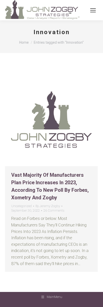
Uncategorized (21, 206)
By (48, 206)
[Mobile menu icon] (93, 10)
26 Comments (54, 210)
